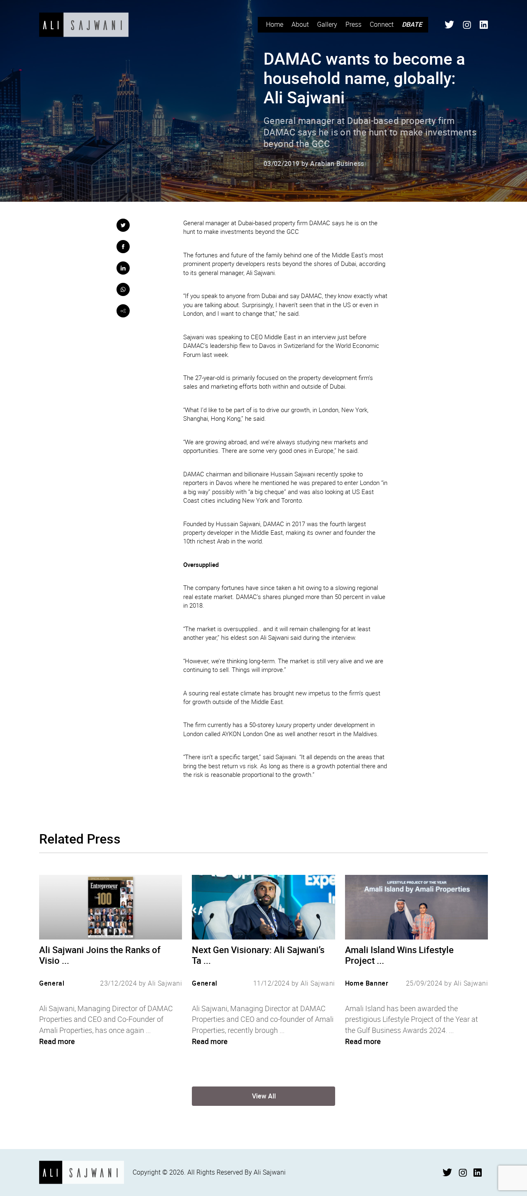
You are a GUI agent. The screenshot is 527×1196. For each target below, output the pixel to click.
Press (353, 24)
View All (264, 1095)
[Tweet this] (123, 225)
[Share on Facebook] (123, 246)
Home (274, 24)
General (51, 983)
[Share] (123, 310)
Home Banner (367, 983)
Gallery (327, 24)
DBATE (412, 24)
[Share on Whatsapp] (123, 289)
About (300, 24)
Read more (57, 1041)
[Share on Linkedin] (123, 268)
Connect (382, 24)
